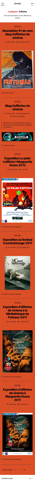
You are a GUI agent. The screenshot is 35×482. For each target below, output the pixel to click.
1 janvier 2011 (24, 404)
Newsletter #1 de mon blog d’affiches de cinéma (17, 34)
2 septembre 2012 (24, 42)
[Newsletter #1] (17, 70)
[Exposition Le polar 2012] (17, 200)
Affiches (17, 26)
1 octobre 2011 (24, 321)
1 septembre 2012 (24, 113)
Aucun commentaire (19, 116)
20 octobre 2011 (24, 247)
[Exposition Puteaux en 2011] (17, 351)
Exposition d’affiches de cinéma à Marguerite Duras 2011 (17, 395)
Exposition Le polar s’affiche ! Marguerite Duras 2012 (17, 161)
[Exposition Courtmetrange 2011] (17, 273)
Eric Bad (17, 3)
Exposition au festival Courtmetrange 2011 (17, 241)
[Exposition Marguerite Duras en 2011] (17, 434)
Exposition (18, 227)
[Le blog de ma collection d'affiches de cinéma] (17, 136)
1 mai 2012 (24, 169)
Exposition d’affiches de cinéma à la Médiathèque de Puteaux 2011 (17, 312)
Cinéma (12, 93)
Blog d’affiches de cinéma (17, 107)
